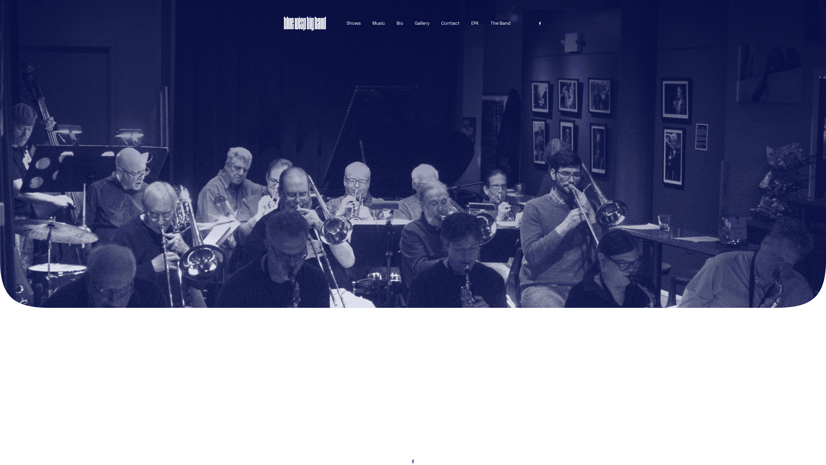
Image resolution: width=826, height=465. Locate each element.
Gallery (422, 23)
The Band (500, 23)
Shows (354, 23)
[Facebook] (540, 23)
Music (378, 23)
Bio (400, 23)
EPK (475, 23)
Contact (450, 23)
